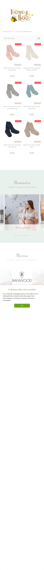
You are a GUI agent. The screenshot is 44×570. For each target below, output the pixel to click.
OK (22, 305)
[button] (15, 234)
